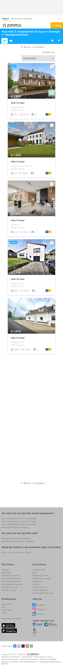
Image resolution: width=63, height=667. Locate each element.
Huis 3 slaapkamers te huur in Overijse (19, 518)
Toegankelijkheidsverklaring (49, 662)
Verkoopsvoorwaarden (29, 659)
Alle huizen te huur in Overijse (15, 527)
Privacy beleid (40, 657)
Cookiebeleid (27, 657)
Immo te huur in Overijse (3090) (16, 552)
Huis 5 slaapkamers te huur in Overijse (19, 524)
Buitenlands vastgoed (21, 18)
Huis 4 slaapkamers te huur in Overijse (19, 521)
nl (59, 19)
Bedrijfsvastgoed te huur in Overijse (18, 541)
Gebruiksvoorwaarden (11, 657)
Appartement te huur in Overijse (16, 538)
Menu (58, 25)
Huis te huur (18, 102)
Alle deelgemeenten (28, 662)
